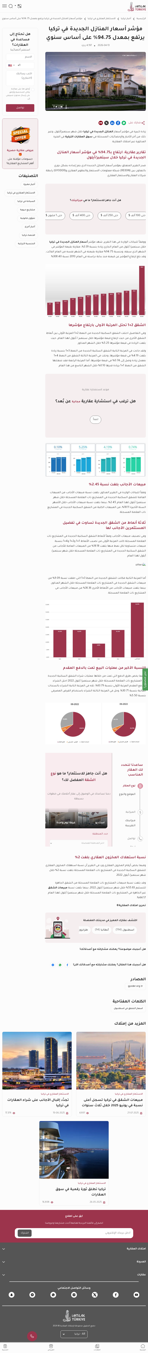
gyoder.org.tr (135, 986)
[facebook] (116, 1295)
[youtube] (136, 1295)
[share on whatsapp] (124, 123)
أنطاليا (102, 930)
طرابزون (80, 930)
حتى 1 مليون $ (54, 215)
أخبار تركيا (126, 18)
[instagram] (74, 1295)
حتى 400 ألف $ (81, 215)
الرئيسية (141, 18)
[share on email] (101, 123)
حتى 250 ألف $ (109, 215)
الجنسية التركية (26, 244)
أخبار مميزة (29, 184)
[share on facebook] (118, 123)
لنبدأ (95, 419)
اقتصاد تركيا (28, 235)
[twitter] (95, 1295)
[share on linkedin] (112, 123)
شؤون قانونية (27, 218)
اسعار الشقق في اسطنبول (128, 1008)
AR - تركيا (79, 1334)
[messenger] (32, 1295)
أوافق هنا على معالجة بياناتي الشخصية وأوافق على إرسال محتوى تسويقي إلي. (18, 94)
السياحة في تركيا (26, 201)
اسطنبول (125, 930)
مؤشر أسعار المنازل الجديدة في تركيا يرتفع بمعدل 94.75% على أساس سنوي (42, 18)
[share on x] (106, 123)
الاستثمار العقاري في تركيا (102, 18)
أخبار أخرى (30, 227)
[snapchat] (11, 1295)
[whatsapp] (53, 1295)
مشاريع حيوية (27, 210)
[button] (11, 65)
